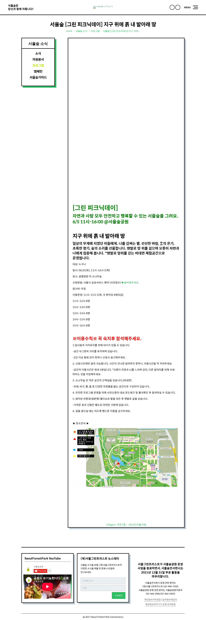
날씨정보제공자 (169, 599)
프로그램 (95, 30)
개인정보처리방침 (152, 599)
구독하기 (118, 595)
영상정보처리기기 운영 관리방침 (160, 604)
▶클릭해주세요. (130, 282)
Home (69, 30)
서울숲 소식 (81, 30)
